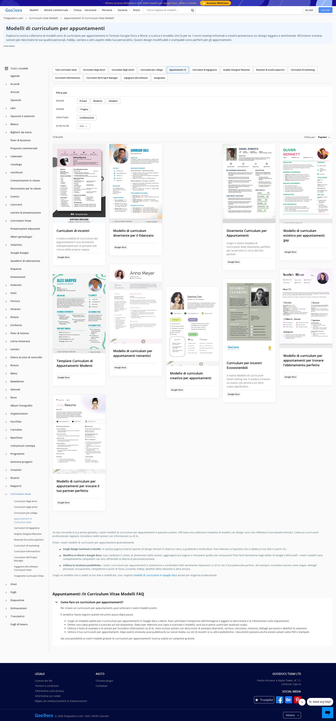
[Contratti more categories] (6, 205)
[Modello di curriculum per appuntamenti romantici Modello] (135, 303)
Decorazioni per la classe (25, 188)
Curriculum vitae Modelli (44, 18)
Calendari (16, 156)
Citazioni (16, 469)
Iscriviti (325, 10)
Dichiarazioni (18, 608)
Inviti (13, 293)
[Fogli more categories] (6, 592)
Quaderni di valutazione (25, 260)
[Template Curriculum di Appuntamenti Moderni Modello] (79, 313)
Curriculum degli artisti (25, 507)
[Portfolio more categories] (6, 422)
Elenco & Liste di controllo (26, 357)
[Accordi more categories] (6, 84)
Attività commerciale (56, 10)
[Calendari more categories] (6, 156)
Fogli (13, 592)
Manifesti (16, 437)
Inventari (16, 285)
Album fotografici (21, 405)
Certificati (16, 172)
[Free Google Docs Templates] (14, 10)
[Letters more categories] (6, 349)
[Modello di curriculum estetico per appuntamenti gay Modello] (305, 183)
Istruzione (90, 10)
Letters (14, 349)
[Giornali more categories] (6, 389)
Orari (13, 584)
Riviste (14, 317)
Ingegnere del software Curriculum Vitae (26, 568)
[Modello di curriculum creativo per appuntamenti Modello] (192, 326)
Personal (107, 10)
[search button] (192, 10)
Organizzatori (19, 413)
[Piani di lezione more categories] (6, 333)
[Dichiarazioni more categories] (6, 608)
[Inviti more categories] (6, 293)
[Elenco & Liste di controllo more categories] (6, 357)
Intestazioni (17, 277)
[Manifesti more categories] (6, 438)
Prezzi (136, 10)
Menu (13, 373)
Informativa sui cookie (48, 696)
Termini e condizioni (47, 685)
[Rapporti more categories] (6, 486)
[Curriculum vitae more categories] (6, 494)
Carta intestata (20, 341)
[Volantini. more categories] (6, 245)
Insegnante (159, 77)
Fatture (15, 301)
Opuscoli (15, 100)
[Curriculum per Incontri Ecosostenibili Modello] (249, 317)
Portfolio (16, 421)
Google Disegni (19, 252)
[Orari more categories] (6, 584)
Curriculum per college (25, 512)
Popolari (322, 137)
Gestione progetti (21, 461)
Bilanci (14, 124)
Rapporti (15, 486)
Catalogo (16, 164)
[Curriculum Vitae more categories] (6, 221)
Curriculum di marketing (26, 545)
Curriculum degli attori (25, 501)
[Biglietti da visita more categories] (6, 132)
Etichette (16, 325)
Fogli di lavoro (19, 624)
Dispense (15, 269)
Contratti (16, 204)
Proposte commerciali (23, 148)
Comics (14, 196)
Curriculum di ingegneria (26, 527)
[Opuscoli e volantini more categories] (6, 116)
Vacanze (122, 10)
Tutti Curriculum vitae (66, 69)
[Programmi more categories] (6, 454)
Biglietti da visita (20, 132)
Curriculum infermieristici (27, 551)
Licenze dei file (43, 680)
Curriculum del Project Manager (25, 559)
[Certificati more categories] (6, 172)
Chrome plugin (104, 680)
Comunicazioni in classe (25, 180)
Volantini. (16, 244)
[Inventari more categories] (6, 285)
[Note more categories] (6, 398)
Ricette (14, 478)
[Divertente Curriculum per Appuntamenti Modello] (249, 183)
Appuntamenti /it (177, 69)
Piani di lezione (19, 333)
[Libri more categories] (6, 108)
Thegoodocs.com (14, 18)
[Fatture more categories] (6, 301)
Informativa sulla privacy (49, 691)
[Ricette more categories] (6, 478)
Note (13, 397)
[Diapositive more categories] (6, 600)
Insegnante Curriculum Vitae (29, 575)
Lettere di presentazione (25, 212)
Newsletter (17, 381)
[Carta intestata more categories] (6, 341)
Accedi (309, 10)
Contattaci (102, 685)
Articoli (14, 92)
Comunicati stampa (22, 445)
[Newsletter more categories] (6, 381)
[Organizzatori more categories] (6, 414)
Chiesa (78, 10)
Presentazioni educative (25, 228)
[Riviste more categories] (6, 317)
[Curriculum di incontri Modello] (79, 183)
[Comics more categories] (6, 197)
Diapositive (17, 600)
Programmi (17, 453)
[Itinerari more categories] (6, 309)
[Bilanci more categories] (6, 124)
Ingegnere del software (136, 77)
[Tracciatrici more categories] (6, 616)
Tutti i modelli (19, 68)
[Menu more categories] (6, 373)
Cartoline (16, 429)
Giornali (15, 389)
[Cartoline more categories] (6, 430)
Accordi (14, 84)
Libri (13, 108)
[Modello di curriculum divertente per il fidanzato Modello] (135, 183)
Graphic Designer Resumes (28, 533)
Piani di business (20, 140)
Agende (15, 76)
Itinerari (15, 309)
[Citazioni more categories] (6, 470)
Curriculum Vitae (20, 220)
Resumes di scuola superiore (29, 539)
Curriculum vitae (20, 494)
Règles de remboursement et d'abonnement (61, 701)
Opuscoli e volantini (22, 116)
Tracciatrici (17, 616)
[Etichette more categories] (6, 325)
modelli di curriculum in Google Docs (155, 575)
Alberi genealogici (21, 236)
